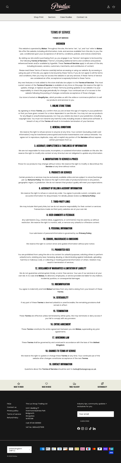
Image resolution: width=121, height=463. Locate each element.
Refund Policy (12, 417)
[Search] (7, 6)
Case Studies (66, 17)
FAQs (9, 404)
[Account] (108, 6)
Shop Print (38, 17)
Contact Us (82, 17)
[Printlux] (60, 6)
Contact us (11, 407)
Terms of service (14, 414)
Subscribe (84, 421)
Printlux (14, 456)
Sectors (51, 17)
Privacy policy (12, 410)
